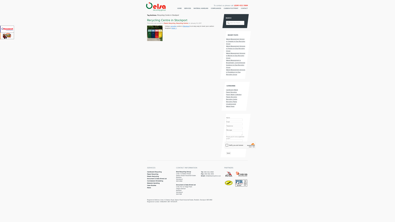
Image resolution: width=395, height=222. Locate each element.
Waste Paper (230, 106)
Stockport (186, 26)
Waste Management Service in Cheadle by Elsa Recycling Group (235, 41)
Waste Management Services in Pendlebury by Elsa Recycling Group (235, 72)
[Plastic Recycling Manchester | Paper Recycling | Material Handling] (156, 10)
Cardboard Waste (232, 90)
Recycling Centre (182, 23)
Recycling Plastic (231, 102)
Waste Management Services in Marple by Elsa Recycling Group (235, 55)
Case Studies (151, 185)
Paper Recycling (231, 92)
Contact (244, 8)
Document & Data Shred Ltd (157, 179)
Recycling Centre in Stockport (167, 20)
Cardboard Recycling (154, 172)
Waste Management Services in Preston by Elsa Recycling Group (235, 48)
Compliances (216, 8)
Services (187, 8)
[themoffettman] (7, 38)
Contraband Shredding (155, 181)
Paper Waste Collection (234, 94)
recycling (173, 26)
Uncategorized (231, 104)
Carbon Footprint (231, 8)
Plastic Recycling (169, 23)
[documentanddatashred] (7, 32)
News (149, 188)
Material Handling (201, 8)
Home (179, 8)
